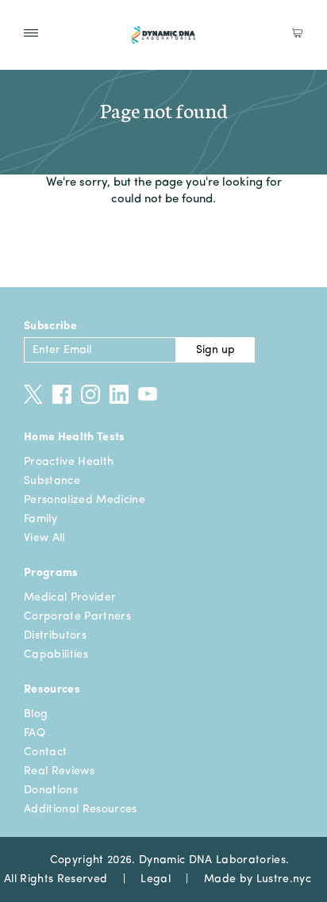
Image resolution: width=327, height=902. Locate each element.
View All (44, 537)
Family (40, 518)
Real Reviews (59, 771)
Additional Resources (80, 809)
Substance (52, 480)
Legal (155, 879)
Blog (36, 714)
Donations (51, 790)
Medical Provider (70, 597)
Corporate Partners (77, 616)
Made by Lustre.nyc (257, 879)
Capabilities (56, 654)
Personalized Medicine (84, 499)
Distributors (55, 635)
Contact (45, 752)
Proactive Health (68, 461)
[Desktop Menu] (31, 32)
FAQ (34, 733)
